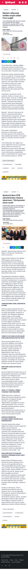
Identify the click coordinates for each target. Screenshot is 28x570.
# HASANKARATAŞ (19, 512)
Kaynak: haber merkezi (8, 509)
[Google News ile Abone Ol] (6, 54)
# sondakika (6, 168)
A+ (14, 58)
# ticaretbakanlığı (7, 164)
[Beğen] (3, 58)
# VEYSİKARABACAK (7, 516)
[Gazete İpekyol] (10, 2)
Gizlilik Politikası (5, 562)
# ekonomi (20, 168)
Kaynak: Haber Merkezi (8, 160)
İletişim (21, 560)
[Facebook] (2, 565)
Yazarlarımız (4, 560)
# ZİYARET (17, 516)
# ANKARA (5, 520)
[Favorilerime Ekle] (8, 58)
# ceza (13, 168)
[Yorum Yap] (11, 58)
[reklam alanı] (14, 178)
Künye (11, 560)
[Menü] (2, 2)
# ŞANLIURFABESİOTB (7, 512)
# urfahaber (18, 164)
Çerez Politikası (16, 562)
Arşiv (16, 560)
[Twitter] (6, 565)
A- (18, 58)
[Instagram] (9, 565)
